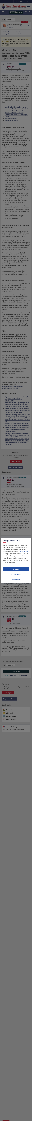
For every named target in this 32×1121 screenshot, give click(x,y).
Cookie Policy (23, 551)
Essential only (16, 575)
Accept (16, 569)
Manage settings (16, 580)
